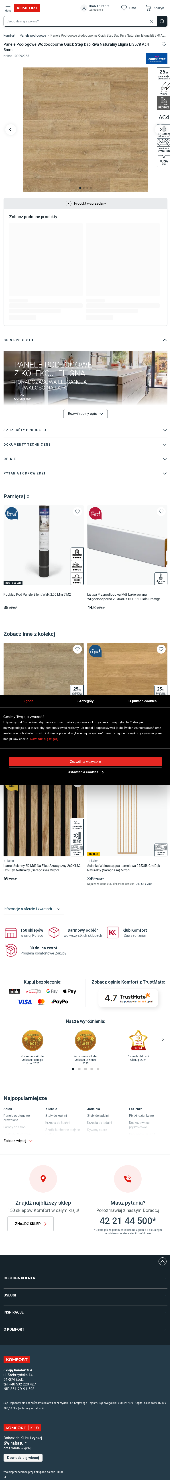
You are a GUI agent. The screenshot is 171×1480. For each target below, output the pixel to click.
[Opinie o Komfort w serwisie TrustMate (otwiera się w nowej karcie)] (128, 998)
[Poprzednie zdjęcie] (10, 129)
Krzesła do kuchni (57, 1122)
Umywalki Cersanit (142, 1134)
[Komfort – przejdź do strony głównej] (17, 1359)
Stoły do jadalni (98, 1115)
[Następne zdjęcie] (160, 129)
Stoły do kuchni (56, 1115)
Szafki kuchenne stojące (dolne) (62, 1132)
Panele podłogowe (33, 35)
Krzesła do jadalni (99, 1122)
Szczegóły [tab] (85, 701)
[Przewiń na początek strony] (163, 1261)
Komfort (9, 35)
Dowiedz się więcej (44, 738)
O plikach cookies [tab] (142, 701)
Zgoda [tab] (29, 701)
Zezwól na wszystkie (85, 761)
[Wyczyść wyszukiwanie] (151, 21)
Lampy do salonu (15, 1127)
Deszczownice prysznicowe (139, 1125)
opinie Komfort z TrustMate (136, 982)
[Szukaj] (162, 21)
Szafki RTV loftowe (17, 1134)
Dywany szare (97, 1130)
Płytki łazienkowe (141, 1115)
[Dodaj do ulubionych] (163, 44)
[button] (95, 8)
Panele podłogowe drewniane (17, 1118)
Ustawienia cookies (83, 772)
